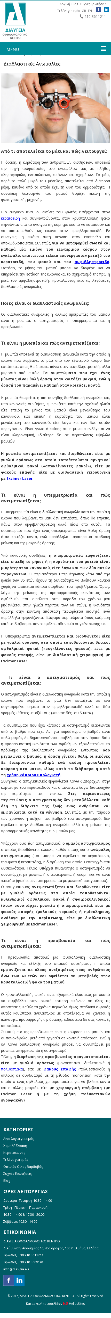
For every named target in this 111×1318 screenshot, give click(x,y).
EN (90, 11)
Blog (75, 4)
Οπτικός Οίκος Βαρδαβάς (23, 1166)
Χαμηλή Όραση (15, 1145)
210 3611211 (95, 16)
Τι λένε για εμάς (68, 11)
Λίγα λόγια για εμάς (18, 1138)
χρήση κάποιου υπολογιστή (33, 774)
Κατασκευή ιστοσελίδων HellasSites (55, 1303)
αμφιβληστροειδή (92, 261)
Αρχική (65, 4)
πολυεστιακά (12, 1069)
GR (84, 11)
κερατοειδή (10, 218)
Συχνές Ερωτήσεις (93, 4)
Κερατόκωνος (14, 1152)
